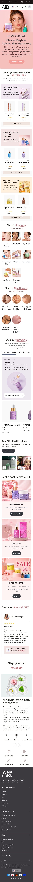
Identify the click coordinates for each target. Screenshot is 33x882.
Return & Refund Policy (9, 815)
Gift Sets (4, 806)
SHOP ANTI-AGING (16, 172)
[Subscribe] (29, 860)
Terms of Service (7, 821)
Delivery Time (6, 830)
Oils (3, 797)
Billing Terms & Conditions (10, 827)
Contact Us (5, 851)
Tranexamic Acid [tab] (9, 352)
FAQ (3, 842)
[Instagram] (13, 781)
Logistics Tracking (7, 839)
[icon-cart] (26, 7)
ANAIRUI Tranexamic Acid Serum (11, 426)
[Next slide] (19, 745)
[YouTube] (22, 781)
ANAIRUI (19, 878)
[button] (16, 6)
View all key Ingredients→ (16, 348)
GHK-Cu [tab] (21, 352)
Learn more (5, 432)
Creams (4, 800)
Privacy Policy (6, 824)
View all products (16, 229)
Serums (4, 794)
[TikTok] (17, 781)
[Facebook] (4, 781)
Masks (4, 791)
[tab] (13, 66)
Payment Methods (7, 848)
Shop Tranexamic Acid (14, 395)
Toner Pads (5, 803)
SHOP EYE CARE (16, 124)
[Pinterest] (8, 781)
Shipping (4, 818)
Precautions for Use (8, 845)
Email (4, 860)
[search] (22, 7)
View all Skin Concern (16, 291)
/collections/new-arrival (7, 11)
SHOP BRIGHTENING (16, 217)
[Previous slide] (15, 745)
